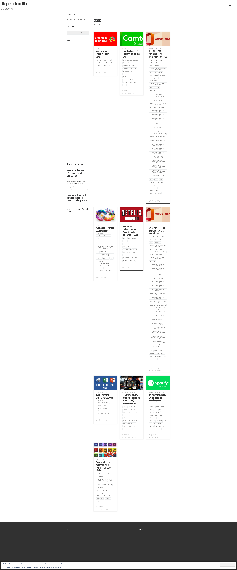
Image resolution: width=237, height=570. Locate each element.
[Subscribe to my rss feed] (68, 19)
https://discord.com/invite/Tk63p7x (77, 190)
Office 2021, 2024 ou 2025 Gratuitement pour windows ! (157, 231)
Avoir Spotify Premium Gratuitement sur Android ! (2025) (157, 398)
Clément (126, 90)
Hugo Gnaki (100, 419)
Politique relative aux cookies (53, 567)
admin (152, 198)
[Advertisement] (78, 73)
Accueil (69, 14)
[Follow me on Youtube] (81, 19)
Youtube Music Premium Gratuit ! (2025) (103, 54)
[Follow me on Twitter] (74, 19)
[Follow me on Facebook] (78, 19)
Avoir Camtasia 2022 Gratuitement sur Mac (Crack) (131, 54)
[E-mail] (71, 19)
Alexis (99, 71)
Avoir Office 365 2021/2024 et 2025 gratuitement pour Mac (158, 54)
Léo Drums (100, 276)
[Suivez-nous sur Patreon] (84, 19)
